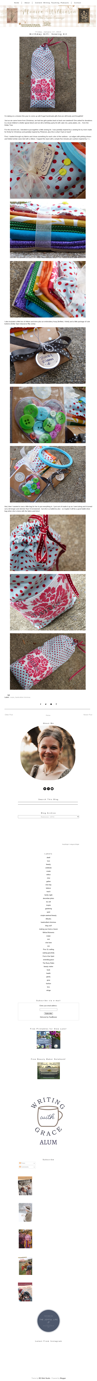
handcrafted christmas (22, 697)
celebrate (48, 868)
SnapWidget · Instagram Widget (70, 844)
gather (48, 881)
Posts (23, 1163)
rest (48, 939)
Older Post (9, 715)
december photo (48, 898)
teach (48, 891)
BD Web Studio (44, 1378)
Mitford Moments (48, 932)
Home (16, 3)
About (27, 3)
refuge (48, 990)
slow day (48, 885)
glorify (48, 977)
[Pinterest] (44, 788)
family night (48, 895)
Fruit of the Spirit (48, 956)
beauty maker (48, 966)
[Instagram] (48, 788)
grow (48, 980)
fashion (48, 983)
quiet (48, 912)
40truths (48, 919)
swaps (48, 936)
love (48, 861)
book (48, 970)
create (12, 697)
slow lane (48, 942)
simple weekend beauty (48, 915)
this (88, 139)
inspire (48, 905)
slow (48, 878)
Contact (77, 3)
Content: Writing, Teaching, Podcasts (52, 3)
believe (48, 888)
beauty (48, 864)
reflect (48, 874)
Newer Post (88, 715)
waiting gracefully (48, 953)
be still (48, 902)
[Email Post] (8, 695)
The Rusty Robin (48, 963)
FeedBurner (53, 1017)
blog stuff (48, 926)
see (48, 946)
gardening (48, 908)
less (48, 987)
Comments (25, 1167)
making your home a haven (48, 929)
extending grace (48, 960)
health (48, 973)
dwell (48, 857)
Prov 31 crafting (48, 949)
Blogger (63, 1378)
